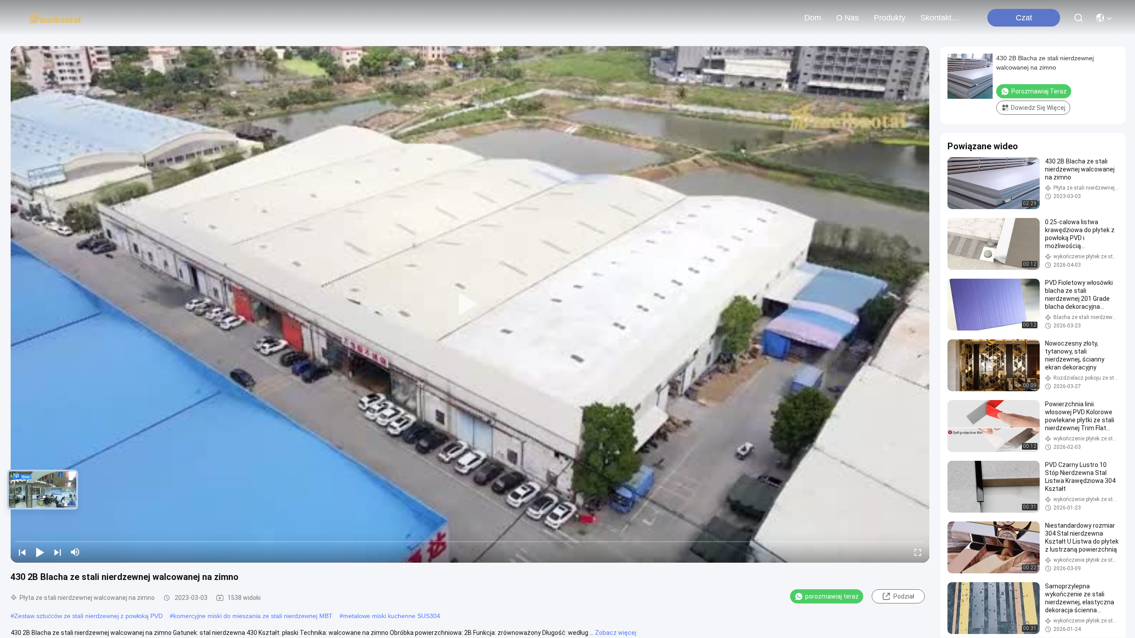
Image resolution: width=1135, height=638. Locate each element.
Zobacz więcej (615, 632)
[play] (470, 304)
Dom (812, 17)
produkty (889, 17)
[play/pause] (40, 552)
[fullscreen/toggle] (918, 552)
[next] (58, 552)
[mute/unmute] (75, 552)
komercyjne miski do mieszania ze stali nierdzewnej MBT (253, 615)
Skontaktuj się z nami (941, 17)
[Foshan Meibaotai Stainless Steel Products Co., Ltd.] (55, 18)
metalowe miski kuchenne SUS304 (391, 615)
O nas (847, 17)
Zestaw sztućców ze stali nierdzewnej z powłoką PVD (88, 615)
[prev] (22, 552)
